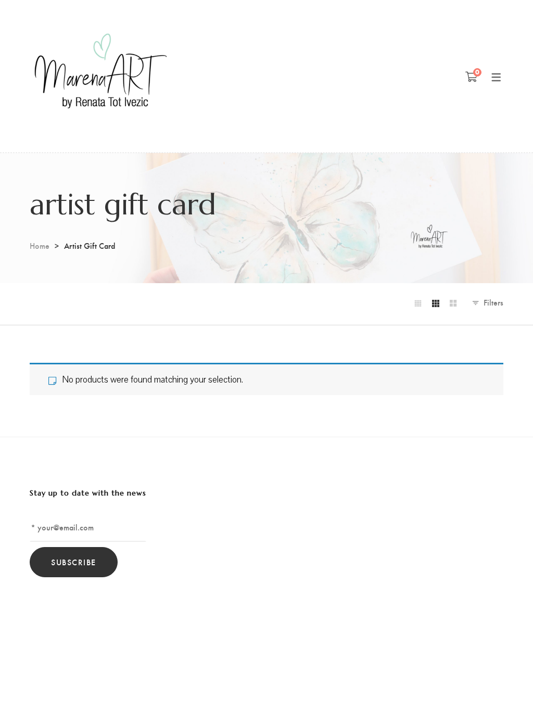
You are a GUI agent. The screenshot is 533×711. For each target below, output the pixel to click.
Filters (493, 302)
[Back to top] (504, 682)
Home (39, 245)
